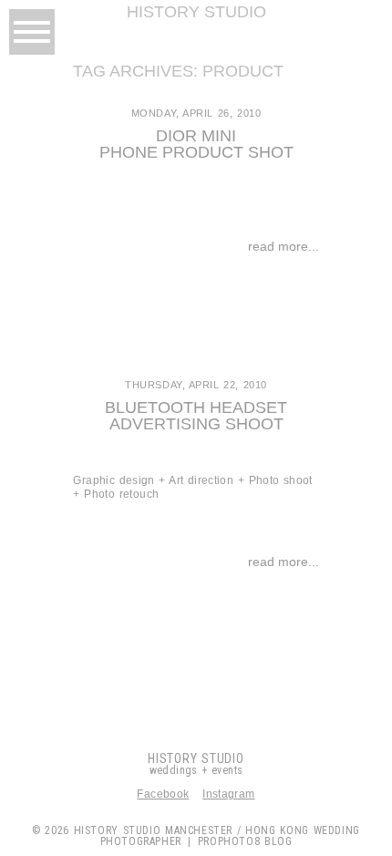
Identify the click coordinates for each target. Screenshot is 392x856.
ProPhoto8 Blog (245, 841)
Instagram (228, 794)
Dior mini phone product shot (196, 144)
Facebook (163, 794)
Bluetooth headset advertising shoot (196, 415)
